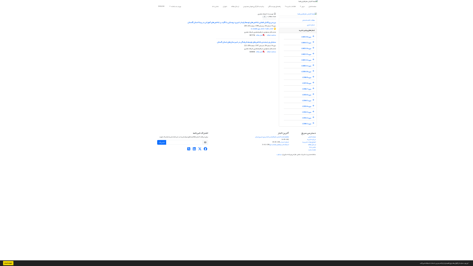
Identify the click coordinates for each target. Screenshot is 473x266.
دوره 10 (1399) (306, 71)
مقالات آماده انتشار (308, 20)
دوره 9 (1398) (306, 77)
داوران (225, 6)
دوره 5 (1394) (306, 100)
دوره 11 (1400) (306, 65)
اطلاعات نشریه (291, 6)
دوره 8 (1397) (306, 83)
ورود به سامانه (176, 6)
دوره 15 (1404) (306, 42)
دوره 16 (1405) (306, 37)
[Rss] (188, 149)
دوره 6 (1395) (306, 94)
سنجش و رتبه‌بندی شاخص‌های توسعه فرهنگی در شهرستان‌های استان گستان (246, 42)
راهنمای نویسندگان (274, 6)
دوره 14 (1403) (306, 48)
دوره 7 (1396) (306, 89)
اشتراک (162, 142)
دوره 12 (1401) (306, 60)
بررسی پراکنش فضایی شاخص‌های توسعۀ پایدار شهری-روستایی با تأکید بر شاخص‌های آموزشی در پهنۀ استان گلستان (232, 22)
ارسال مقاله (235, 6)
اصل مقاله (256, 35)
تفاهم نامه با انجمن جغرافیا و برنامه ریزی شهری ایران (272, 136)
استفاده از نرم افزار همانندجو (279, 144)
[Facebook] (205, 149)
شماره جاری (311, 24)
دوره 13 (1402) (306, 54)
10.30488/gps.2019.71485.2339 (262, 29)
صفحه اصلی (312, 6)
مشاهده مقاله (271, 35)
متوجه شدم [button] (8, 263)
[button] (418, 263)
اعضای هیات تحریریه (309, 142)
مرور (302, 6)
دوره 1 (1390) (306, 123)
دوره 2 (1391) (306, 118)
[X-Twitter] (200, 149)
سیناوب (279, 154)
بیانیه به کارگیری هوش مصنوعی (253, 6)
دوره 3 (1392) (306, 112)
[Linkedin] (194, 149)
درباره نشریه (311, 139)
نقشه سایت (312, 149)
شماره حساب (284, 142)
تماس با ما (215, 6)
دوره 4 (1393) (306, 106)
